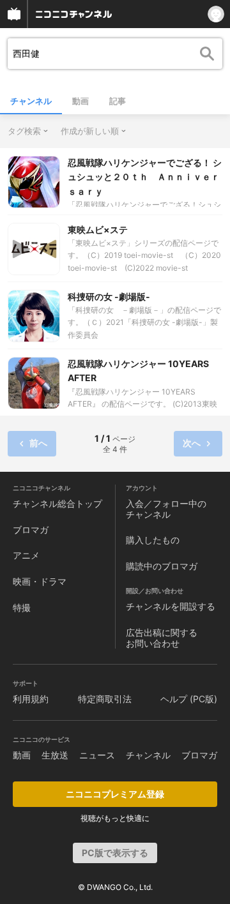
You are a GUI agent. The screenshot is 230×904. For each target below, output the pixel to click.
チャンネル (31, 101)
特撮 (22, 607)
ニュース (97, 755)
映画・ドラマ (39, 581)
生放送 (55, 755)
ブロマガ (31, 529)
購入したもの (153, 539)
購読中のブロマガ (161, 566)
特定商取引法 (105, 698)
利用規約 (31, 698)
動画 (80, 101)
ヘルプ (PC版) (188, 698)
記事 (117, 101)
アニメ (26, 555)
